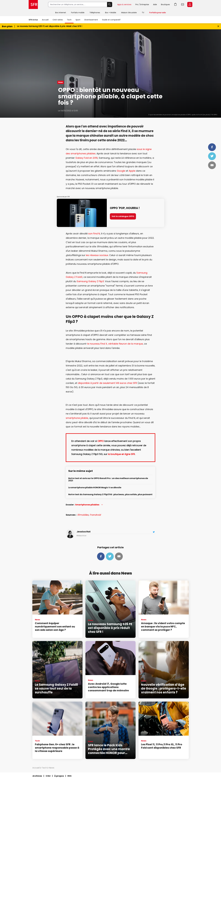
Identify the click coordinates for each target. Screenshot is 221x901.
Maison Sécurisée (129, 12)
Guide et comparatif (111, 19)
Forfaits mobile (77, 12)
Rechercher (109, 4)
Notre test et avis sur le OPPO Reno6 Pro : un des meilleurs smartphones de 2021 (108, 479)
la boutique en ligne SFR (121, 454)
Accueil (45, 19)
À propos (59, 775)
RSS (69, 775)
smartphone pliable (77, 418)
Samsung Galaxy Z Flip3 (90, 281)
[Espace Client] (189, 4)
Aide (155, 4)
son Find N (94, 233)
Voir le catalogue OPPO (123, 216)
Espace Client (190, 4)
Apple (132, 170)
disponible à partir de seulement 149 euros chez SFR (107, 383)
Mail (212, 165)
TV (143, 12)
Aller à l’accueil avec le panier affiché (175, 4)
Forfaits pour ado (157, 12)
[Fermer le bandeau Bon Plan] (218, 26)
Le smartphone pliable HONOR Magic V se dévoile (94, 487)
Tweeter (212, 156)
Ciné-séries (58, 19)
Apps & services (124, 4)
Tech (69, 19)
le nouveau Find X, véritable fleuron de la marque (115, 343)
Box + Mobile (110, 12)
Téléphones (95, 12)
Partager (212, 147)
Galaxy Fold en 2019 (86, 157)
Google (121, 170)
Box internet (60, 12)
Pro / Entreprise (142, 4)
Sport (78, 19)
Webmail (182, 4)
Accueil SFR (33, 4)
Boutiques (165, 4)
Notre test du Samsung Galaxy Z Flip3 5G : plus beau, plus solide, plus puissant (110, 494)
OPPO (101, 441)
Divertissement (91, 19)
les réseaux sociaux (97, 255)
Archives (37, 775)
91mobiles (83, 514)
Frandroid (95, 514)
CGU (48, 775)
